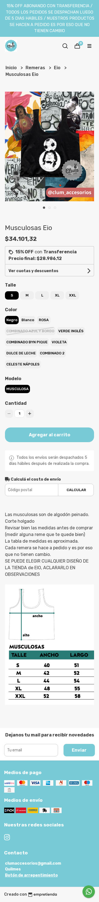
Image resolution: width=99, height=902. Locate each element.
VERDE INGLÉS (71, 331)
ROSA (44, 320)
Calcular (76, 490)
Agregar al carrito (49, 434)
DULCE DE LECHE (21, 353)
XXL (72, 295)
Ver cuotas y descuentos (33, 271)
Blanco (27, 320)
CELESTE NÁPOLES (23, 364)
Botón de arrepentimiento (31, 875)
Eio (58, 67)
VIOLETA (59, 342)
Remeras (36, 67)
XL (57, 295)
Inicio (12, 67)
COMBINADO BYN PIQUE (27, 342)
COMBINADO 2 (52, 353)
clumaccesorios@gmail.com (33, 863)
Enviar (79, 750)
